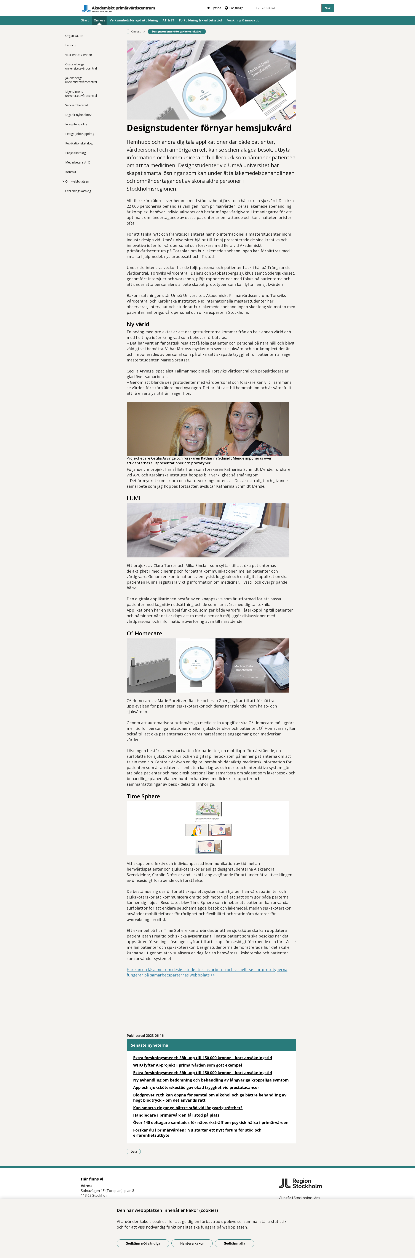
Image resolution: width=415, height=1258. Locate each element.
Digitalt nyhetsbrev (78, 115)
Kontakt (70, 172)
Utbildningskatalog (78, 191)
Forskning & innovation (244, 20)
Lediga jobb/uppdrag (79, 134)
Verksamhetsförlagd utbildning (134, 20)
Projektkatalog (75, 153)
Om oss (99, 20)
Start (85, 20)
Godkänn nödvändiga (143, 1243)
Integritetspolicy (76, 124)
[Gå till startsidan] (118, 8)
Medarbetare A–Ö (77, 162)
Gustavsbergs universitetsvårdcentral (81, 66)
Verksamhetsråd (76, 105)
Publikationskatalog (79, 143)
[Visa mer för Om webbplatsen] (62, 181)
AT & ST (168, 20)
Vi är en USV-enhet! (78, 55)
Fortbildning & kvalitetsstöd (200, 20)
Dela (136, 1151)
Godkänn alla (234, 1243)
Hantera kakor (192, 1243)
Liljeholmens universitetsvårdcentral (81, 93)
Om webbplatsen (77, 181)
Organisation (74, 36)
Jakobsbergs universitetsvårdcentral (81, 80)
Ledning (70, 45)
